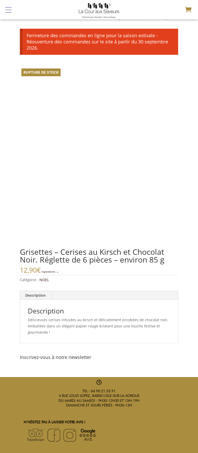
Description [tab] (35, 295)
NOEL (44, 279)
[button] (11, 9)
